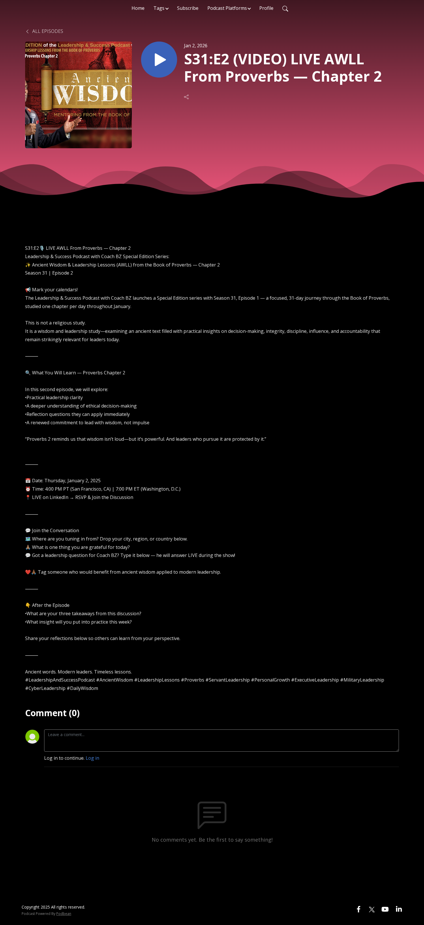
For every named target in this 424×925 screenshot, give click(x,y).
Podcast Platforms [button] (227, 8)
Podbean (63, 913)
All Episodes (47, 31)
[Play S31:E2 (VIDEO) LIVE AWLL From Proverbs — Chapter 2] (159, 60)
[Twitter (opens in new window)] (372, 909)
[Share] (186, 97)
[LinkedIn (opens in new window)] (398, 909)
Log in (92, 758)
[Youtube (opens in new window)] (385, 909)
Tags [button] (158, 8)
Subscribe (187, 8)
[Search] (285, 8)
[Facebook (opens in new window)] (358, 909)
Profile (266, 8)
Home (138, 8)
